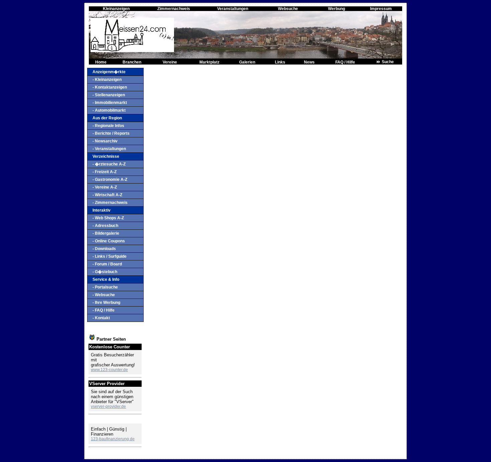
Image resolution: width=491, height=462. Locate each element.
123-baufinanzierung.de (113, 439)
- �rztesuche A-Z (109, 164)
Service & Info (106, 279)
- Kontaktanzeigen (110, 87)
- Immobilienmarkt (110, 102)
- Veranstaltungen (109, 148)
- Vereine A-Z (105, 187)
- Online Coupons (109, 241)
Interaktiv (102, 210)
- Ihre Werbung (106, 302)
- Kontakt (101, 318)
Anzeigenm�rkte (109, 72)
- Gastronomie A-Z (110, 179)
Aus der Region (107, 118)
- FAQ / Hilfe (104, 310)
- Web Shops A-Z (108, 218)
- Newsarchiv (105, 141)
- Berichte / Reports (111, 133)
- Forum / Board (107, 264)
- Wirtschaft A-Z (107, 195)
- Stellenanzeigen (109, 95)
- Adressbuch (105, 225)
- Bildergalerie (106, 233)
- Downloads (104, 248)
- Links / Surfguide (110, 256)
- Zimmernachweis (110, 202)
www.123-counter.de (109, 369)
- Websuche (104, 295)
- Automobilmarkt (109, 110)
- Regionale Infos (108, 125)
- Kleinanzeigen (107, 79)
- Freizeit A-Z (105, 171)
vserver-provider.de (108, 406)
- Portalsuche (105, 287)
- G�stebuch (105, 271)
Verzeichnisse (106, 156)
